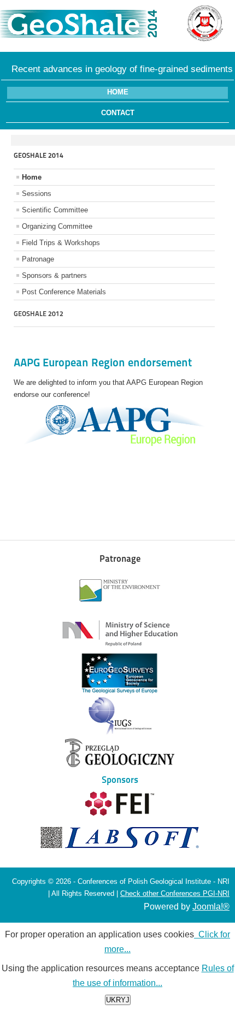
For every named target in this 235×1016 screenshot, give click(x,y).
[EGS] (120, 691)
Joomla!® (211, 906)
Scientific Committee (55, 210)
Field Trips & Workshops (61, 243)
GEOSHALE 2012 (38, 314)
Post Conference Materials (64, 292)
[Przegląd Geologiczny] (119, 764)
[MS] (120, 608)
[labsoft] (120, 848)
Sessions (36, 193)
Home (117, 92)
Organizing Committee (57, 226)
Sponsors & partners (54, 275)
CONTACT (117, 113)
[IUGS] (119, 734)
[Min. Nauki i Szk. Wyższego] (120, 649)
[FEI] (120, 813)
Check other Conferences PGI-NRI (175, 893)
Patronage (38, 259)
